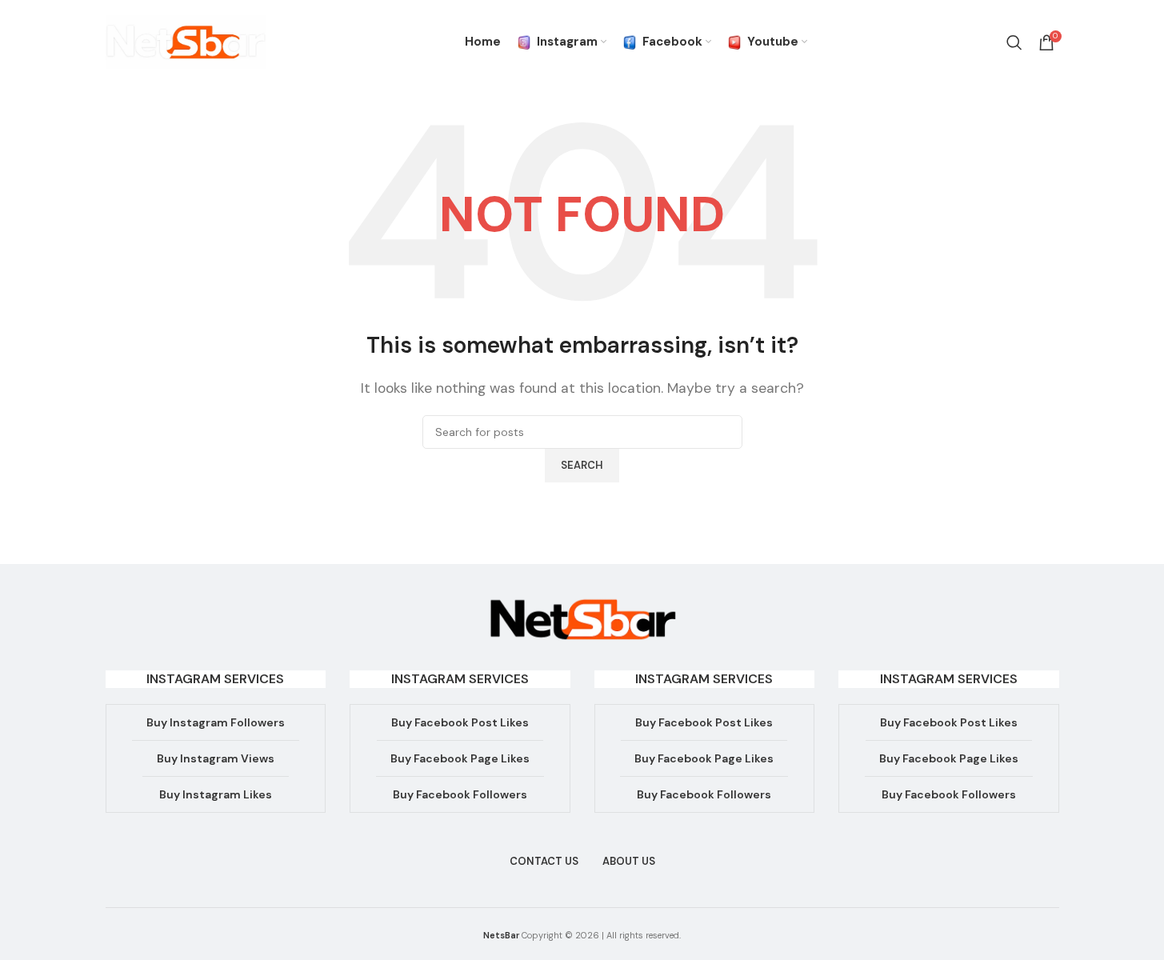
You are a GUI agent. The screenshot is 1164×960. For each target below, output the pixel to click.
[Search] (1014, 42)
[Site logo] (186, 41)
